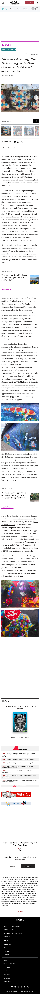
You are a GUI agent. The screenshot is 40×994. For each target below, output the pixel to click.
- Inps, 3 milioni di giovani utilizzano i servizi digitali (17, 763)
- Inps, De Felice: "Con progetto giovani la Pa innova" (18, 759)
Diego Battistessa (7, 75)
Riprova (20, 911)
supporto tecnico (28, 903)
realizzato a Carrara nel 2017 (24, 519)
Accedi (12, 866)
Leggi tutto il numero (20, 737)
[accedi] (36, 3)
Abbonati (29, 3)
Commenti (7, 141)
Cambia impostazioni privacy (12, 933)
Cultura (6, 45)
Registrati (28, 866)
